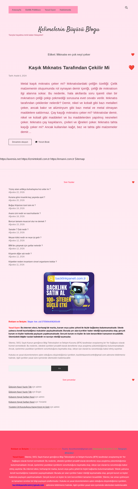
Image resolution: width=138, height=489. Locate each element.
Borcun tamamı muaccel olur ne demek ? (27, 221)
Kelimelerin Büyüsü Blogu (69, 29)
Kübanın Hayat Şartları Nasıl (21, 397)
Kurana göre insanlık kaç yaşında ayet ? (27, 197)
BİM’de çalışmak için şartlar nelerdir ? (26, 245)
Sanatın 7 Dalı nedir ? (18, 229)
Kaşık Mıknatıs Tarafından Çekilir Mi (69, 67)
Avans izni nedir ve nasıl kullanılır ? (25, 213)
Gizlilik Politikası (33, 10)
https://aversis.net (10, 159)
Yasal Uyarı (50, 10)
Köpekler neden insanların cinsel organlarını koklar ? (33, 262)
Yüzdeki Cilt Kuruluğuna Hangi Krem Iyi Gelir (29, 407)
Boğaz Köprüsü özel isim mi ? (22, 205)
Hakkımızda (65, 10)
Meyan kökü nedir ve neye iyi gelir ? (25, 237)
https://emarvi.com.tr (62, 159)
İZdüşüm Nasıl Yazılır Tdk (20, 387)
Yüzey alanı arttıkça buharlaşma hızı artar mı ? (30, 189)
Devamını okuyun (22, 143)
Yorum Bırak (43, 142)
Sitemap (80, 159)
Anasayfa (16, 10)
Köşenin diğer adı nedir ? (20, 253)
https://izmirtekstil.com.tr (35, 159)
